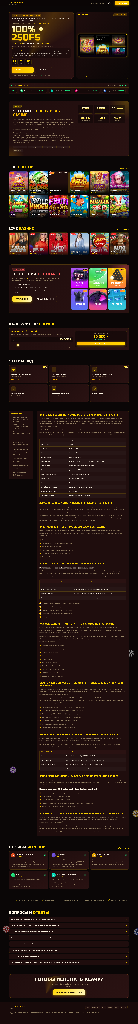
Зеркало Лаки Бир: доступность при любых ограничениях (20, 426)
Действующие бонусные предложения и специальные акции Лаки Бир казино (21, 451)
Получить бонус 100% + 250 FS (69, 992)
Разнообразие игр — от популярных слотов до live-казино (21, 444)
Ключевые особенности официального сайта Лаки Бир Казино (21, 419)
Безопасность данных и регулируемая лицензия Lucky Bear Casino (20, 473)
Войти (109, 3)
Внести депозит (101, 343)
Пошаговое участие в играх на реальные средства (21, 438)
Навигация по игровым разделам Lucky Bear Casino (21, 432)
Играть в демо (22, 299)
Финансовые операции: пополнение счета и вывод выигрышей (21, 459)
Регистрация (122, 3)
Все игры (123, 168)
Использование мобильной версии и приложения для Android (21, 466)
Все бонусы (43, 70)
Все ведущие (122, 229)
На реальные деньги (45, 299)
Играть (29, 1018)
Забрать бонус (21, 70)
